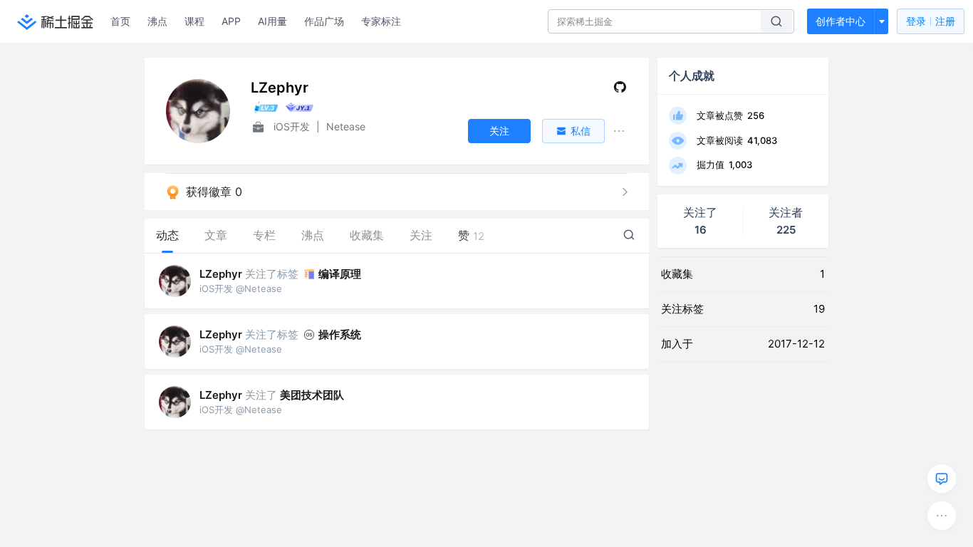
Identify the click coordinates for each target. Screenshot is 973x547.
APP (231, 21)
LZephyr (220, 274)
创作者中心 (840, 21)
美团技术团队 (312, 395)
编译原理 (339, 274)
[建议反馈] (941, 478)
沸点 (157, 21)
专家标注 (381, 21)
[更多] (941, 515)
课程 (194, 21)
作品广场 (324, 21)
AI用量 (272, 21)
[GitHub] (620, 90)
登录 (930, 21)
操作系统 (339, 334)
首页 (120, 21)
